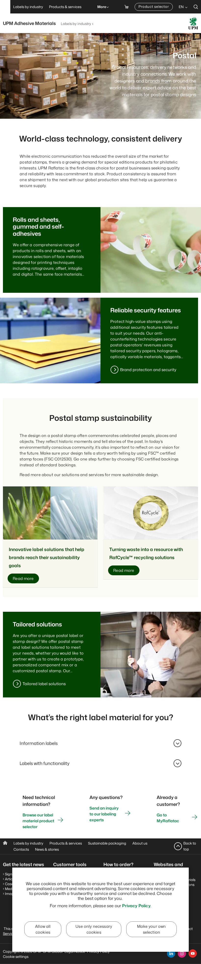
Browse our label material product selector (38, 820)
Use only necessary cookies (93, 929)
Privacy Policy (136, 905)
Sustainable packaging (107, 843)
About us (139, 843)
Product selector (153, 6)
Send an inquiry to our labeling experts (104, 814)
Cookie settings (15, 956)
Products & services (66, 843)
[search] (196, 6)
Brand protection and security (148, 369)
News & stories (47, 849)
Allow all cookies (42, 929)
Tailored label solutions (44, 683)
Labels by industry (76, 23)
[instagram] (182, 953)
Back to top (189, 846)
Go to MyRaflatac (168, 817)
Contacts (21, 849)
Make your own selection (151, 929)
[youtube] (192, 953)
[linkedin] (171, 953)
